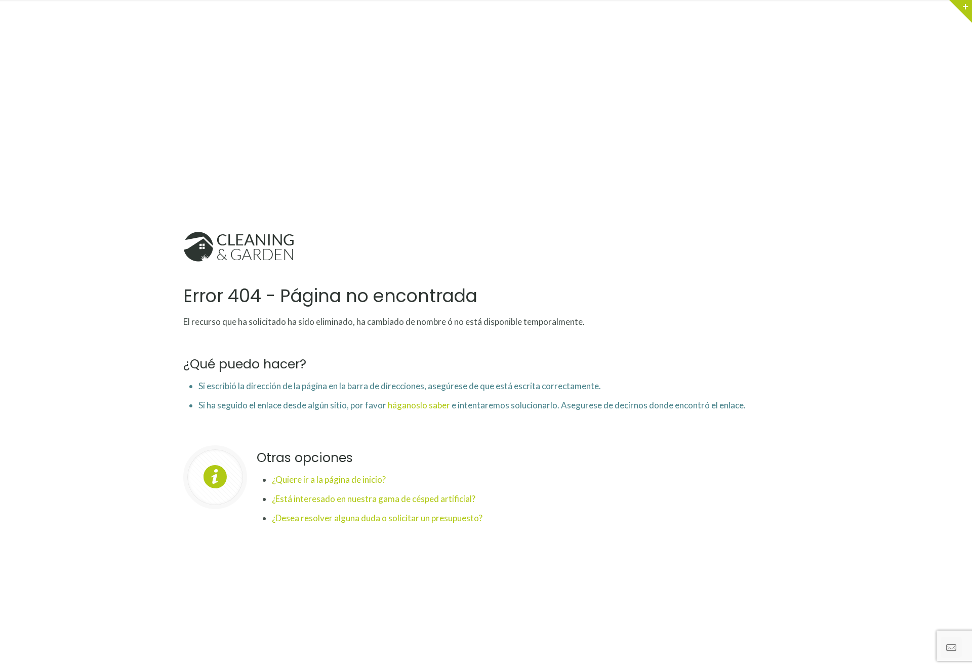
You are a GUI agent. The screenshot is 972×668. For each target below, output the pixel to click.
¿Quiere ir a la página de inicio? (329, 479)
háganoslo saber (419, 405)
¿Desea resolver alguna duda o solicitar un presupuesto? (377, 518)
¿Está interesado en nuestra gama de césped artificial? (373, 498)
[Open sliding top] (960, 11)
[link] (239, 247)
